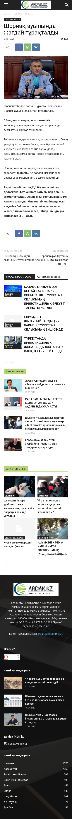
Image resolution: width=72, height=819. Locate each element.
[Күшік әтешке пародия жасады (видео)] (19, 528)
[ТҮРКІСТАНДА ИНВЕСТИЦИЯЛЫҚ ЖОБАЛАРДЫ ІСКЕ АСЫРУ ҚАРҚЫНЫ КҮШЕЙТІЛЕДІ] (13, 342)
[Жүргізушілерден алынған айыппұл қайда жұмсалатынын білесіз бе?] (13, 385)
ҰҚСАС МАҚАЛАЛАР (19, 276)
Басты (7, 13)
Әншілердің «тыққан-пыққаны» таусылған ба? (20, 258)
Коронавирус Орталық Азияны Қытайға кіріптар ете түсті (52, 259)
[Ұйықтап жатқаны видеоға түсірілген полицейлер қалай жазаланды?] (52, 486)
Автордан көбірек (49, 276)
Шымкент (9, 495)
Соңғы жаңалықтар (14, 538)
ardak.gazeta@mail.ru (50, 633)
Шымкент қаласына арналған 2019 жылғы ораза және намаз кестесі (44, 700)
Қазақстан (44, 495)
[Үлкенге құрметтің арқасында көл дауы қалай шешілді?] (13, 683)
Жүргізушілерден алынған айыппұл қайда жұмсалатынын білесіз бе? (45, 384)
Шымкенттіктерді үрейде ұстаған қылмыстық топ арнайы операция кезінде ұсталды (19, 508)
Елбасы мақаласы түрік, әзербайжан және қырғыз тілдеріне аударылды (41, 444)
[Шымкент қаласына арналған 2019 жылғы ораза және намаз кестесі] (13, 701)
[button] (67, 5)
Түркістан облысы (23, 13)
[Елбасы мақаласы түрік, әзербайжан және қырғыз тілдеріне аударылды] (13, 444)
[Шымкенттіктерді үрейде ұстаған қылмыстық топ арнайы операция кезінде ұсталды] (19, 486)
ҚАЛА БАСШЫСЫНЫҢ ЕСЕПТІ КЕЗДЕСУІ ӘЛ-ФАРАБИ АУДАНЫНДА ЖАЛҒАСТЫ (43, 403)
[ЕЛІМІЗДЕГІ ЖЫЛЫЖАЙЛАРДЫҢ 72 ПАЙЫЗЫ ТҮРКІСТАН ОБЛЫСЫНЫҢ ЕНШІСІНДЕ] (13, 321)
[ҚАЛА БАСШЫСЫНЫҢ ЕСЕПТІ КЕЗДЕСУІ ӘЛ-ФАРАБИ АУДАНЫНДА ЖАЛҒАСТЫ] (13, 403)
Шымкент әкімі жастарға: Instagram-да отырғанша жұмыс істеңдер (45, 718)
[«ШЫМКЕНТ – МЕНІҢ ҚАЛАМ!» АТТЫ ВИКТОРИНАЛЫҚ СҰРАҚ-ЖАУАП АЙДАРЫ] (52, 528)
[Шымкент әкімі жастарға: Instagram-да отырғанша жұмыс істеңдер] (13, 719)
